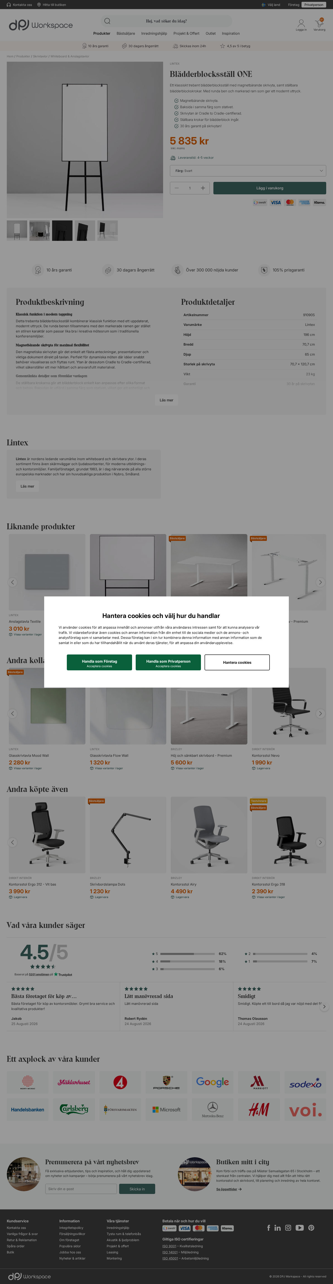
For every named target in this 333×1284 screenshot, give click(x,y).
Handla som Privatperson (168, 663)
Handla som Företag (99, 663)
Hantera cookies (237, 662)
